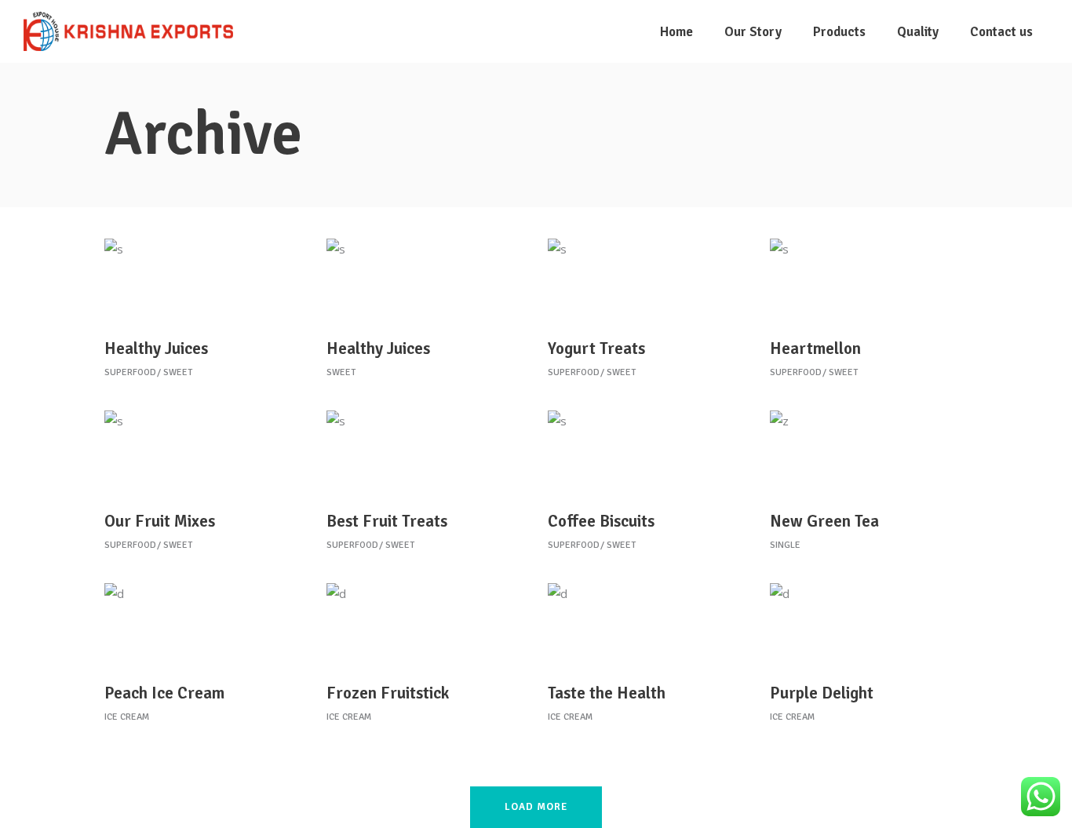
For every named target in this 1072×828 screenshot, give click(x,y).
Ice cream (126, 717)
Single (785, 545)
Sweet (177, 372)
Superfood (130, 372)
